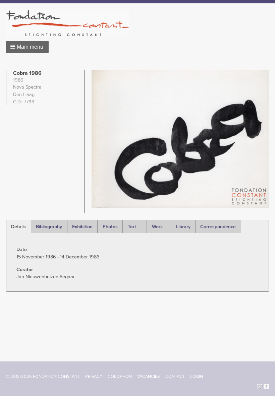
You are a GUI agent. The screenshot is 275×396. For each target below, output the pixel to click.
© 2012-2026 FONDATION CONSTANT (43, 376)
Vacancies (148, 376)
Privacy (93, 376)
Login (196, 376)
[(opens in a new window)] (259, 386)
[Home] (70, 23)
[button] (27, 47)
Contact (175, 376)
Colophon (120, 376)
